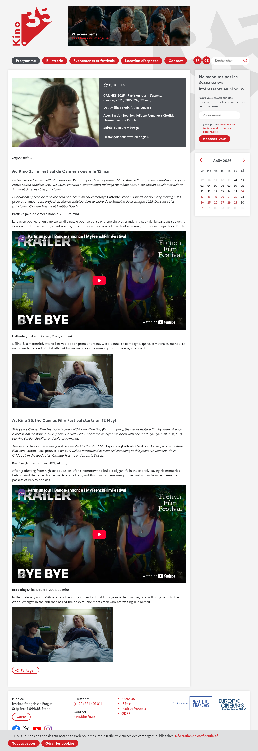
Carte (21, 716)
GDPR (125, 713)
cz (206, 60)
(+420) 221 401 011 (88, 703)
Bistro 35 (128, 698)
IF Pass (126, 703)
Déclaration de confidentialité (196, 735)
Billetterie (54, 60)
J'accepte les (219, 128)
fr (197, 60)
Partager (28, 670)
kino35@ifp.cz (84, 716)
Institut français (133, 708)
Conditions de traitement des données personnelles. (219, 128)
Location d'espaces (141, 60)
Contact (176, 60)
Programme (26, 60)
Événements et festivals (94, 60)
